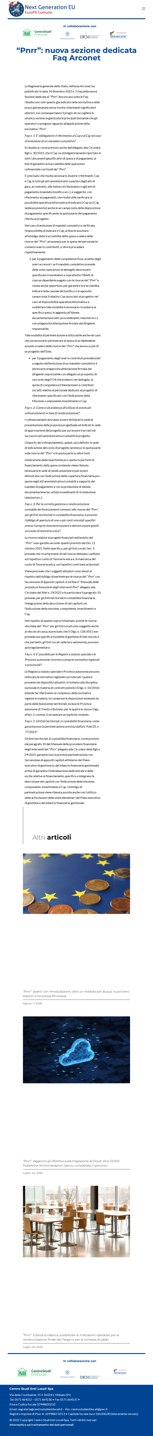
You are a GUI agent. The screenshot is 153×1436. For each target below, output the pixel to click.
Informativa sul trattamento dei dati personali (42, 1424)
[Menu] (143, 8)
